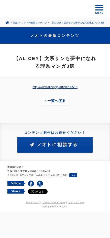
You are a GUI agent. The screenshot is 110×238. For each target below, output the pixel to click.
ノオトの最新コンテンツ (34, 22)
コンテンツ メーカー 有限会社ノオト (55, 9)
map (73, 175)
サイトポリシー (76, 202)
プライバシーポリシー (53, 202)
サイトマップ (33, 202)
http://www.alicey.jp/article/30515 (55, 87)
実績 (15, 22)
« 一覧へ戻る (55, 101)
